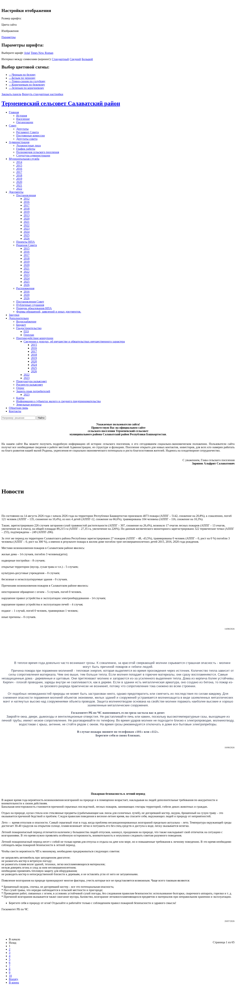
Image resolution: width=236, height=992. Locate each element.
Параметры (8, 37)
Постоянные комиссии (30, 135)
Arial (27, 52)
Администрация (19, 142)
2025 (27, 235)
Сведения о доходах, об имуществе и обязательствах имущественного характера (74, 341)
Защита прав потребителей (33, 391)
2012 (27, 198)
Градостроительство (28, 328)
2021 (19, 185)
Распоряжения (25, 288)
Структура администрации (33, 155)
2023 (27, 228)
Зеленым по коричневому (26, 87)
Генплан (29, 334)
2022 (19, 188)
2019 (19, 178)
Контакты (15, 411)
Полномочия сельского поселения (37, 152)
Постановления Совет (30, 301)
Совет (12, 125)
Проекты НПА (25, 241)
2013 (27, 215)
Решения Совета (26, 245)
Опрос (20, 388)
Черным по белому (22, 74)
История (21, 115)
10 (10, 975)
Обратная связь (18, 407)
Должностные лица (28, 145)
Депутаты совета (26, 138)
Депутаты (22, 128)
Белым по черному (22, 78)
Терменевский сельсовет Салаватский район (60, 103)
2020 (19, 182)
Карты (20, 397)
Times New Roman (42, 52)
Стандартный (60, 59)
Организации (24, 122)
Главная (14, 112)
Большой (87, 59)
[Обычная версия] (2, 2)
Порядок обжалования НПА (34, 308)
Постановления (26, 195)
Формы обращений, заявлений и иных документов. (48, 311)
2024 (27, 231)
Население (23, 118)
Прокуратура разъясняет (31, 381)
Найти (41, 417)
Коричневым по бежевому (27, 84)
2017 (19, 172)
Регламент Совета (27, 132)
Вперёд (13, 979)
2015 (19, 165)
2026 (27, 238)
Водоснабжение (26, 321)
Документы (16, 192)
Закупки (14, 314)
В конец (14, 982)
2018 (19, 175)
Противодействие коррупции (34, 338)
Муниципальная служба (24, 158)
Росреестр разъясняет (29, 384)
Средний (75, 59)
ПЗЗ (26, 331)
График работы (25, 148)
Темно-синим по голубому (27, 81)
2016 (19, 168)
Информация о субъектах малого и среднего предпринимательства (58, 401)
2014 (19, 162)
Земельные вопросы (28, 404)
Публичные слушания (30, 304)
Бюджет (21, 324)
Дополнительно (19, 318)
